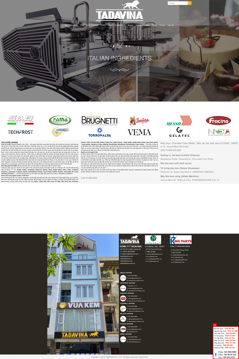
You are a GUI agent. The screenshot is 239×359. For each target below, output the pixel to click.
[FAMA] (60, 120)
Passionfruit (184, 158)
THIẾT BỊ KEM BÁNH (89, 25)
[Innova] (218, 131)
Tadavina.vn (143, 357)
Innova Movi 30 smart (177, 146)
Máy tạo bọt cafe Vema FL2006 (213, 143)
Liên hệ (171, 25)
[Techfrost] (20, 131)
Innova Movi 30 (168, 179)
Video (147, 25)
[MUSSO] (179, 120)
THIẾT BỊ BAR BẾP (117, 25)
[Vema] (139, 131)
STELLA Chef (184, 179)
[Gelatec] (179, 131)
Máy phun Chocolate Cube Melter (178, 143)
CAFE (103, 25)
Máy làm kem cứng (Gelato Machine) (180, 176)
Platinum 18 (166, 171)
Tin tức (162, 25)
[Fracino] (218, 120)
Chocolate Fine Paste (202, 158)
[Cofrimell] (60, 131)
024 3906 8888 (230, 352)
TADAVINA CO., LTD (113, 357)
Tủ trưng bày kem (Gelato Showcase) (180, 168)
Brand (130, 25)
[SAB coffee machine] (20, 120)
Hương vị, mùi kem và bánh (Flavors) (180, 155)
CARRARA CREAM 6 (203, 171)
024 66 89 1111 (230, 355)
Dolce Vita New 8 (182, 171)
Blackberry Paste (169, 158)
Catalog (139, 25)
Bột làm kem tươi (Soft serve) (176, 163)
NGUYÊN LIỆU (71, 25)
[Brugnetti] (100, 120)
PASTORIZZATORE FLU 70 (205, 179)
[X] (215, 325)
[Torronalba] (100, 131)
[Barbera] (139, 120)
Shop (154, 25)
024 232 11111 (229, 357)
